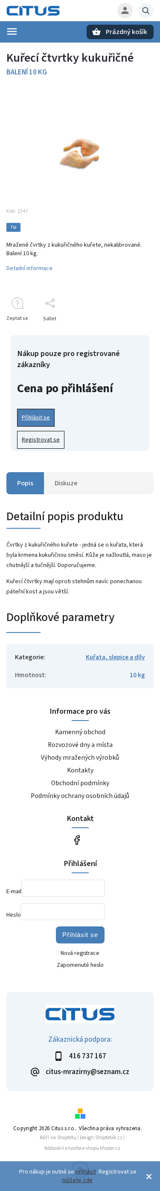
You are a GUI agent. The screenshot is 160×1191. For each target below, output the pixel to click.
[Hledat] (146, 10)
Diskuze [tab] (66, 483)
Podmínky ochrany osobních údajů (80, 796)
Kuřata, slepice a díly (115, 657)
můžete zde (77, 1180)
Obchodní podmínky (80, 783)
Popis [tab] (25, 483)
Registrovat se (41, 440)
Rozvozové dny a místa (80, 744)
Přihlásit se (36, 417)
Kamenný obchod (80, 732)
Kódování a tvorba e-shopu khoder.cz (82, 1148)
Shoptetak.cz (108, 1137)
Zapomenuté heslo (80, 965)
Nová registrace (80, 953)
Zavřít (127, 333)
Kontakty (80, 770)
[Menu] (12, 31)
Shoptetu (66, 1137)
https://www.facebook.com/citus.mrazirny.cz (77, 840)
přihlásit (86, 1172)
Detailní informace (29, 268)
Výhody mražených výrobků (80, 757)
